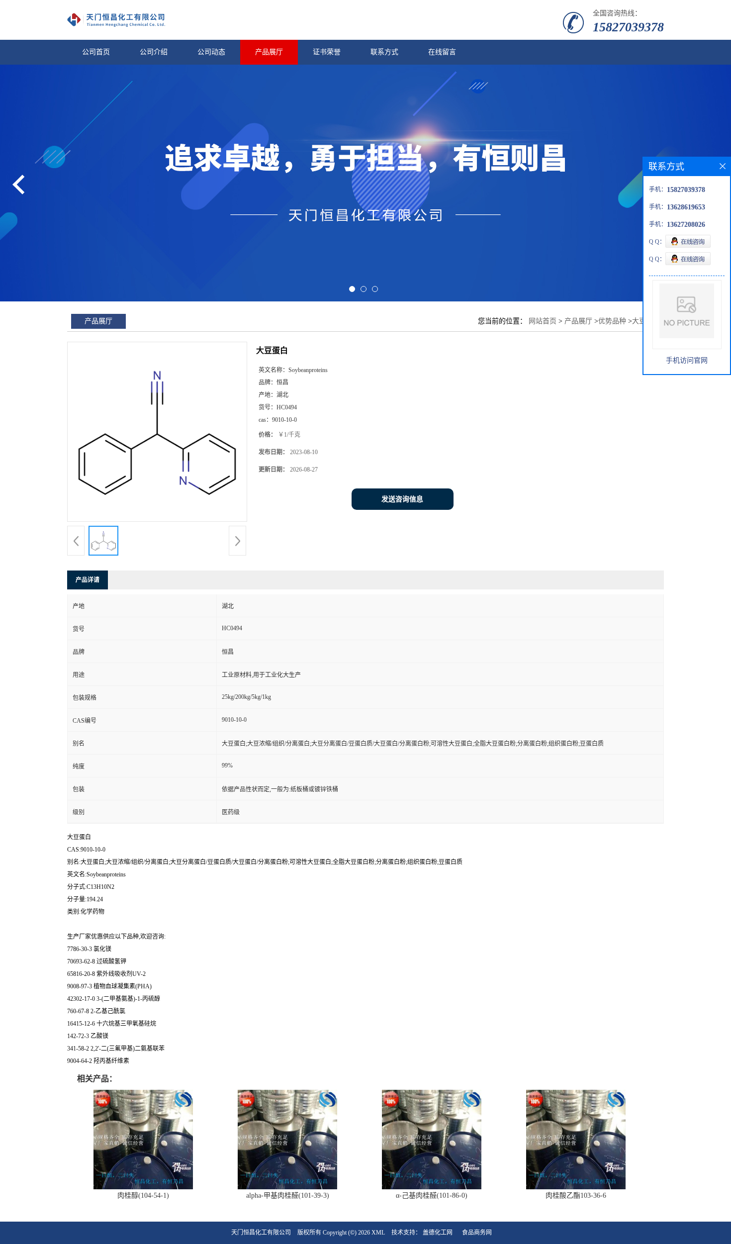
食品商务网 (477, 1232)
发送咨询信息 (402, 499)
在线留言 (442, 52)
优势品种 (612, 321)
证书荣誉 (327, 52)
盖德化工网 (438, 1232)
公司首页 (96, 52)
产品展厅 (269, 52)
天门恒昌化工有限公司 (261, 1232)
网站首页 (542, 321)
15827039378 (628, 27)
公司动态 (211, 52)
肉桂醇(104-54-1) (143, 1195)
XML (378, 1232)
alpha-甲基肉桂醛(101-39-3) (287, 1195)
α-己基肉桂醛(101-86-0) (431, 1195)
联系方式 (384, 52)
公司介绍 (154, 52)
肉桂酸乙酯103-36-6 (576, 1195)
